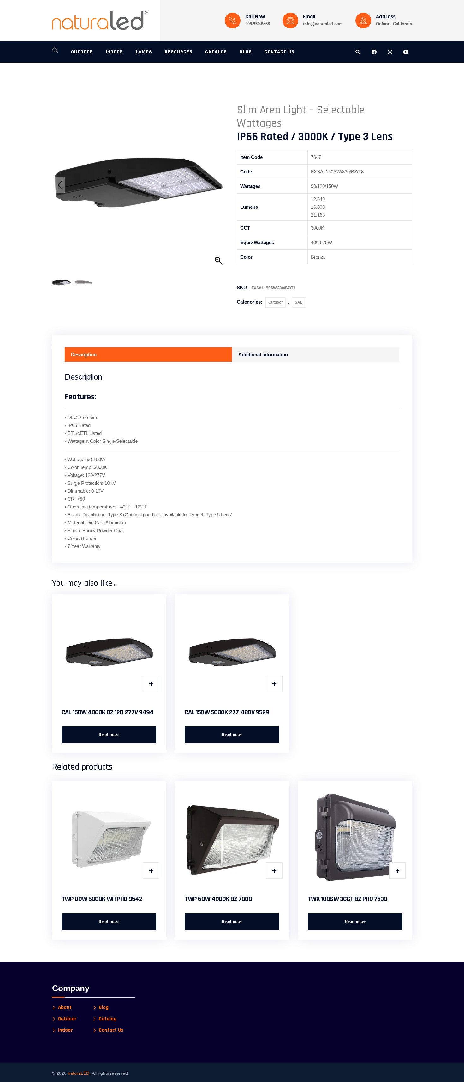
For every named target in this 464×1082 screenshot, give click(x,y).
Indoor (65, 1030)
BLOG (246, 52)
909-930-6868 (257, 23)
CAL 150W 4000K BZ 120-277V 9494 (107, 712)
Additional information (263, 354)
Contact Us (111, 1030)
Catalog (107, 1019)
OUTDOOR (82, 52)
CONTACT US (279, 52)
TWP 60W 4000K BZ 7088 (218, 899)
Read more (108, 734)
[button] (55, 52)
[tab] (148, 354)
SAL (298, 302)
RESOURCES (179, 52)
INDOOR (114, 52)
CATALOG (216, 52)
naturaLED (78, 1073)
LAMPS (144, 52)
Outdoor (275, 302)
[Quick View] (151, 684)
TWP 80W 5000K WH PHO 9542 (102, 899)
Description (84, 354)
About (65, 1007)
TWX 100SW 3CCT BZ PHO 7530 (347, 899)
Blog (104, 1007)
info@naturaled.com (323, 23)
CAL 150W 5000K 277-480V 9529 (227, 712)
